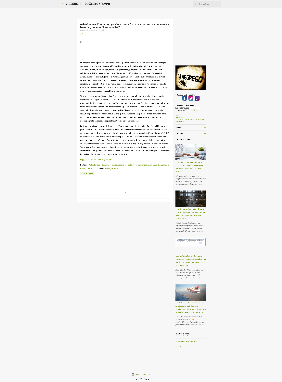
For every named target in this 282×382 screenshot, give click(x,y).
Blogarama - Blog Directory (186, 341)
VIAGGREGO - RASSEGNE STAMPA (88, 4)
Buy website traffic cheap (185, 336)
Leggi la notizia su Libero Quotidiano (96, 159)
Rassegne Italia (111, 168)
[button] (81, 34)
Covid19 (84, 173)
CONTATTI (179, 122)
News (91, 173)
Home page (179, 118)
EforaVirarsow (181, 347)
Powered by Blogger (142, 374)
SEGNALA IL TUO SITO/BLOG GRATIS (189, 120)
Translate (193, 110)
